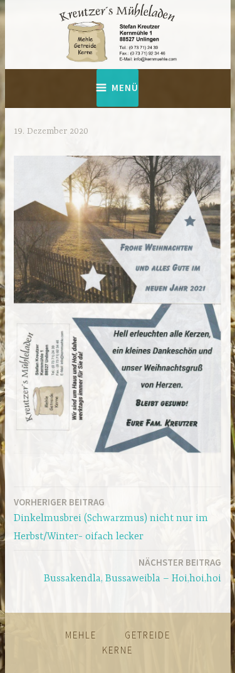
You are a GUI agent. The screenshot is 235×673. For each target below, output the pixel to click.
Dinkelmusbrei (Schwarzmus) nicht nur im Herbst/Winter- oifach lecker (111, 519)
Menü (125, 88)
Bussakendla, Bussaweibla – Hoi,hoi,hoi (132, 570)
